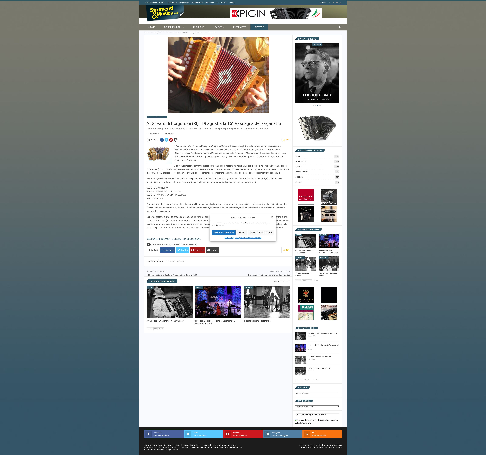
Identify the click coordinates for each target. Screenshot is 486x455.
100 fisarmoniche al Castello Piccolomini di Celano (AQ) (172, 275)
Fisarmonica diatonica (189, 244)
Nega (241, 232)
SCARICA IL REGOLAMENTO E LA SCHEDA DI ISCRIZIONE (174, 239)
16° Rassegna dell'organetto (161, 244)
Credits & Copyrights (335, 447)
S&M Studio (209, 3)
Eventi (218, 27)
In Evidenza (248, 287)
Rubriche (198, 27)
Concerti (199, 287)
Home (152, 27)
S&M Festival (220, 3)
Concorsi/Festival (153, 117)
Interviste (239, 27)
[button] (272, 217)
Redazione (171, 3)
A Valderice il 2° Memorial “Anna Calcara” (323, 333)
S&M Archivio (184, 3)
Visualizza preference (261, 232)
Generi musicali (173, 27)
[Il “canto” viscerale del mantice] (267, 302)
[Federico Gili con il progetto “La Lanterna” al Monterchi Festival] (218, 302)
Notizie (259, 27)
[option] (317, 73)
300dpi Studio (322, 447)
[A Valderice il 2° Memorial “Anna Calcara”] (170, 302)
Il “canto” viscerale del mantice (319, 357)
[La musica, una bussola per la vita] (317, 73)
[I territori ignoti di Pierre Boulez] (329, 263)
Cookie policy (229, 238)
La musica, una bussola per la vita (317, 95)
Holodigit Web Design (308, 447)
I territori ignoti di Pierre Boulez (319, 368)
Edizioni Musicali (197, 3)
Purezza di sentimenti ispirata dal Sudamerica (269, 275)
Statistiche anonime (224, 232)
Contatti (232, 3)
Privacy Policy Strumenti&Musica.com (248, 238)
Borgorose (176, 244)
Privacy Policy (337, 445)
